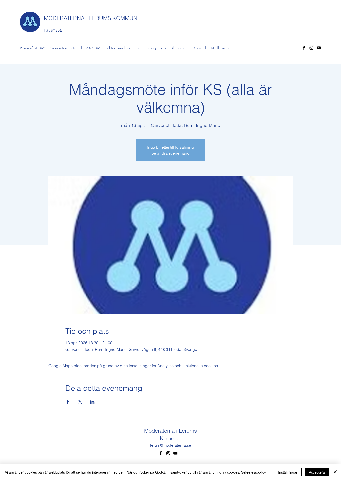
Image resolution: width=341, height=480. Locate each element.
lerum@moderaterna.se (170, 445)
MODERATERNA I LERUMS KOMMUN (90, 18)
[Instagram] (311, 47)
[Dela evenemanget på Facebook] (67, 402)
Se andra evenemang (170, 153)
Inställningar (287, 472)
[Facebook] (303, 47)
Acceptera (317, 472)
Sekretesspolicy (253, 472)
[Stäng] (335, 472)
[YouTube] (318, 47)
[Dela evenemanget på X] (80, 402)
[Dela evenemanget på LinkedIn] (92, 402)
